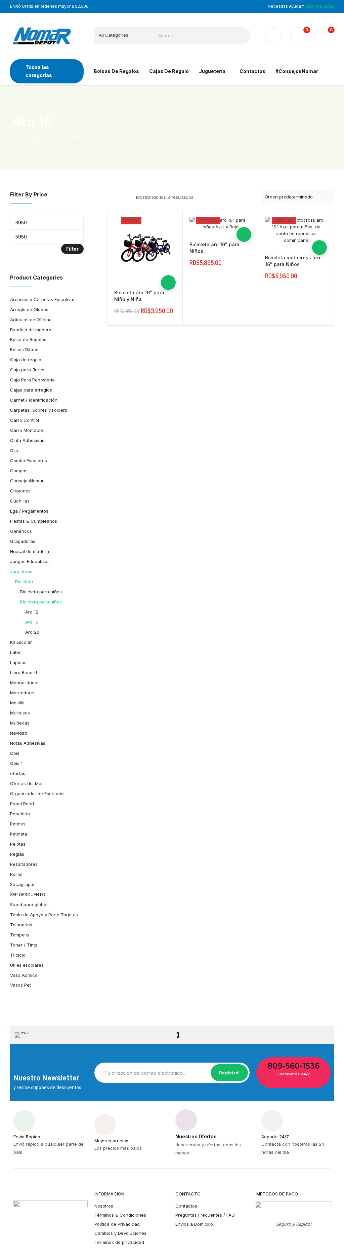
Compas (19, 470)
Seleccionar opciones (168, 282)
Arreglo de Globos (29, 309)
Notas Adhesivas (27, 743)
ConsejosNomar (27, 480)
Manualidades (25, 682)
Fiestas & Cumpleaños (33, 521)
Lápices (18, 662)
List (123, 197)
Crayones (20, 490)
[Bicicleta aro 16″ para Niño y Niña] (145, 248)
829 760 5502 (319, 6)
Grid (111, 197)
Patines (18, 823)
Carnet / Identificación (33, 400)
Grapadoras (22, 541)
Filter (72, 249)
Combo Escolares (28, 460)
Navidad (18, 733)
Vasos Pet (20, 985)
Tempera (19, 934)
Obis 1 (16, 763)
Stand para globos (29, 904)
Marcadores (23, 692)
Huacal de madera (29, 551)
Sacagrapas (23, 884)
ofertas (17, 773)
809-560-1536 (293, 1066)
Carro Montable (26, 430)
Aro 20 (32, 632)
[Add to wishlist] (168, 253)
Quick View (168, 267)
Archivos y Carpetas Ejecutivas (43, 299)
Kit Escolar (21, 642)
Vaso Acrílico (24, 975)
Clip (14, 450)
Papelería (20, 813)
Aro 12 (31, 612)
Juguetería (21, 571)
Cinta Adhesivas (27, 440)
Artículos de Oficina (31, 319)
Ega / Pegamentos (29, 511)
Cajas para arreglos (31, 390)
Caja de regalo (25, 359)
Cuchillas (20, 501)
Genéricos (21, 531)
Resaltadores (24, 864)
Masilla (17, 702)
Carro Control (24, 420)
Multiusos (20, 712)
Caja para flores (27, 369)
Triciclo (18, 955)
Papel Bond (22, 803)
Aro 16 (31, 622)
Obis (14, 753)
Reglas (17, 854)
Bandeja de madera (30, 329)
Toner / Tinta (24, 945)
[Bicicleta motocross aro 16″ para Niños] (296, 230)
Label (16, 652)
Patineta (18, 834)
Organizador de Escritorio (37, 793)
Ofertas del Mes (27, 783)
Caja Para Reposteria (32, 379)
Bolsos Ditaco (24, 349)
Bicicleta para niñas (41, 591)
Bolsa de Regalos (28, 339)
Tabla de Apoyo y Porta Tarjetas (44, 914)
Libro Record (23, 672)
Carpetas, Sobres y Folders (38, 410)
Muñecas (20, 723)
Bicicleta (24, 581)
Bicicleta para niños (41, 601)
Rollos (16, 874)
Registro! (229, 1072)
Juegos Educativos (30, 561)
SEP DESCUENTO (27, 894)
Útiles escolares (27, 965)
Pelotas (18, 844)
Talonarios (21, 924)
